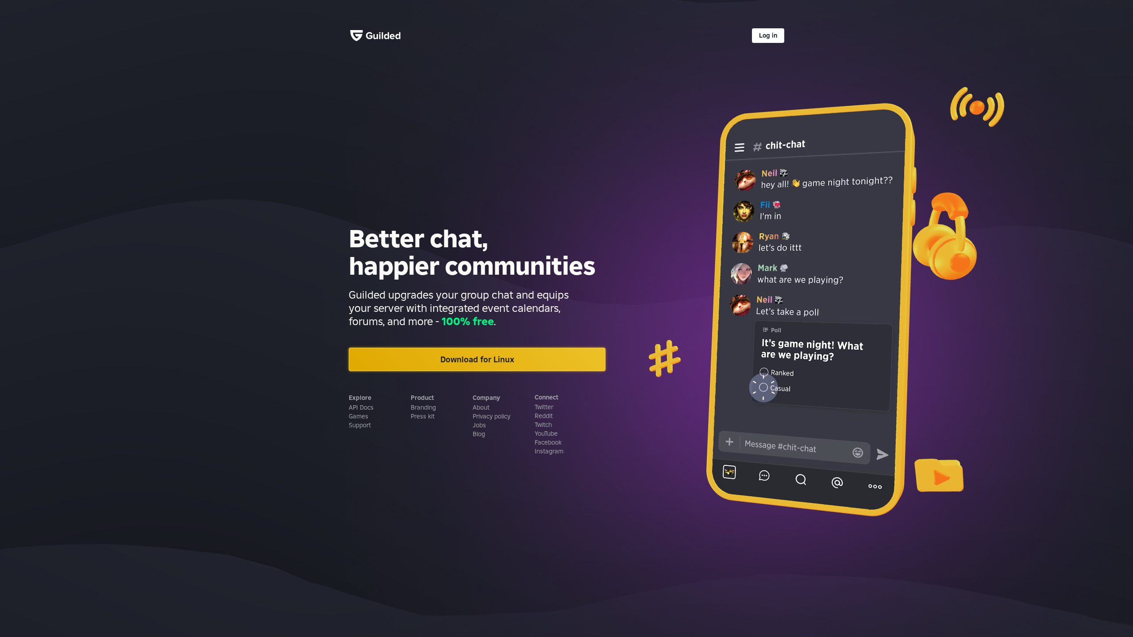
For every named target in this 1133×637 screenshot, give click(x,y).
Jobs (479, 425)
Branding (423, 407)
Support (360, 425)
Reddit (544, 415)
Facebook (548, 442)
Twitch (543, 424)
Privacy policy (491, 416)
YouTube (546, 433)
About (481, 407)
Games (358, 416)
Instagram (549, 451)
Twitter (544, 407)
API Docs (361, 407)
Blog (479, 433)
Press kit (423, 416)
